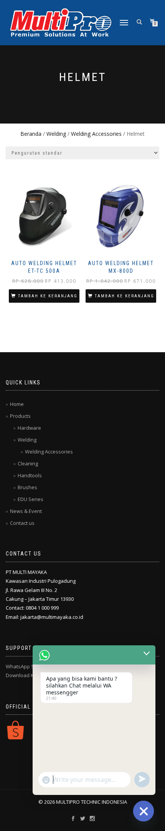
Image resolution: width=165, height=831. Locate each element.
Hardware (29, 427)
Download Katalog (27, 675)
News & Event (26, 511)
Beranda (30, 133)
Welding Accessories (96, 133)
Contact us (22, 522)
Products (20, 415)
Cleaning (28, 463)
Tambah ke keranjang (48, 295)
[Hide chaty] (143, 811)
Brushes (27, 487)
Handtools (30, 475)
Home (17, 404)
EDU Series (30, 499)
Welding (56, 133)
